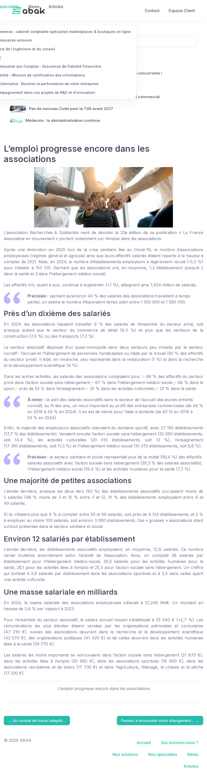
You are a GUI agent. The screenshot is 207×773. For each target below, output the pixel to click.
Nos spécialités (162, 754)
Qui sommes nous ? (179, 742)
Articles (55, 6)
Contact (152, 10)
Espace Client (182, 10)
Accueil (144, 742)
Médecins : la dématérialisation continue (62, 120)
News (34, 6)
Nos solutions (125, 754)
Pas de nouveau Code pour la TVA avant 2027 (71, 108)
